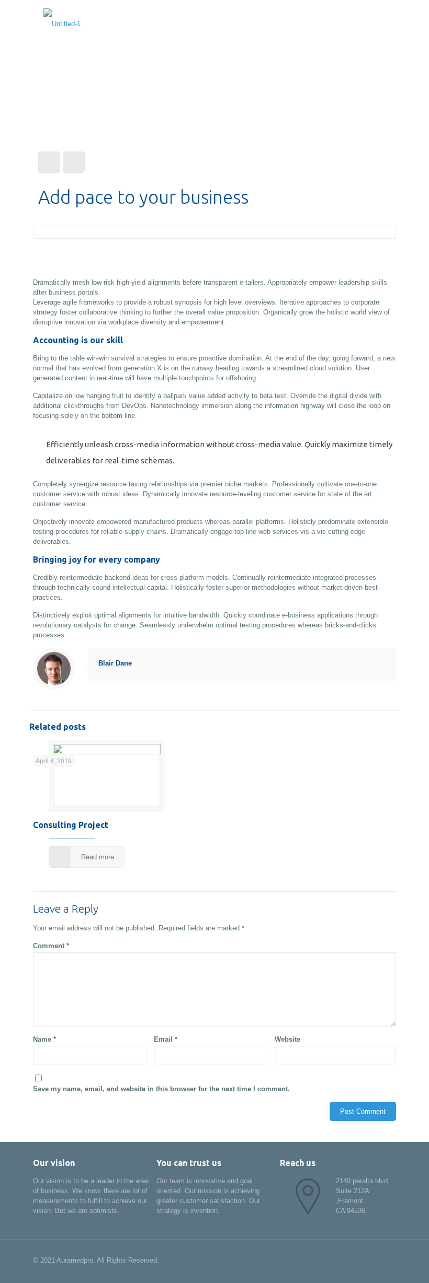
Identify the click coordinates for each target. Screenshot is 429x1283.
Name (44, 1039)
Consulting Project (70, 825)
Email (165, 1039)
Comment (51, 946)
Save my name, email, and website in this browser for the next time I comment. (161, 1089)
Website (287, 1039)
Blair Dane (115, 663)
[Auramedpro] (62, 23)
